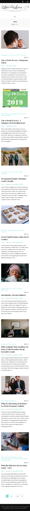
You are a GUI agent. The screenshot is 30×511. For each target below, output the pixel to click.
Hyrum (20, 288)
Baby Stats (9, 288)
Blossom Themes (9, 508)
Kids (20, 457)
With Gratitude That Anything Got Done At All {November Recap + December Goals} (14, 349)
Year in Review (21, 55)
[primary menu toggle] (15, 17)
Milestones (5, 290)
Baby (3, 288)
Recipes (10, 230)
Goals (3, 344)
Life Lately (4, 401)
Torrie (2, 66)
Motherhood (5, 459)
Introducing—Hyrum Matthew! (13, 295)
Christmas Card (6, 172)
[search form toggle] (27, 2)
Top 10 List (11, 55)
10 (18, 496)
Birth (15, 288)
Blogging (4, 55)
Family (15, 172)
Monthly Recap (11, 344)
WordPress (24, 508)
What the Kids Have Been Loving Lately (14, 459)
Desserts (4, 230)
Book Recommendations (9, 114)
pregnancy (12, 401)
